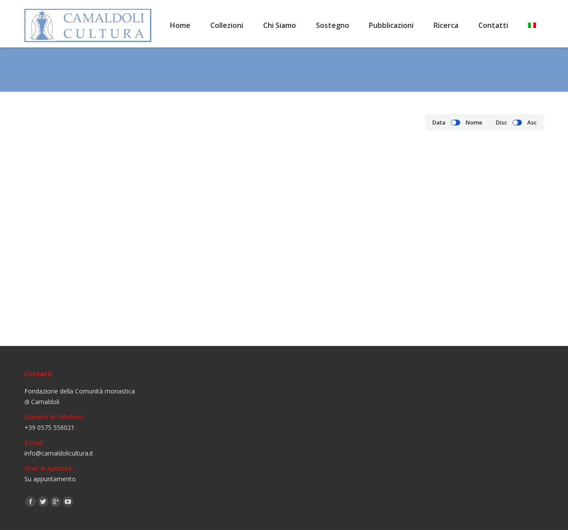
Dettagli (114, 228)
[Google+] (55, 501)
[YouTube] (68, 501)
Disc (501, 122)
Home (367, 70)
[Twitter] (43, 501)
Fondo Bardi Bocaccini (78, 309)
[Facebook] (30, 501)
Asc (532, 122)
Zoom (90, 228)
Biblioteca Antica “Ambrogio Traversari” (436, 70)
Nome (473, 122)
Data (439, 122)
